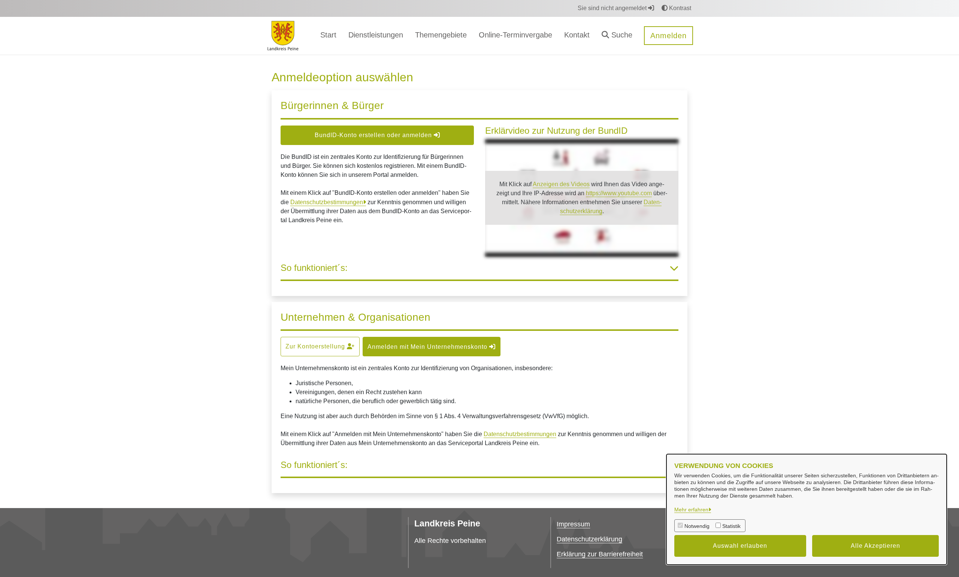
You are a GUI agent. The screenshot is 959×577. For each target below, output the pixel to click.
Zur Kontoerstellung (316, 346)
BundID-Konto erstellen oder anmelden (374, 135)
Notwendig (697, 526)
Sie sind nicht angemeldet (613, 8)
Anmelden (668, 35)
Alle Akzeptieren (875, 546)
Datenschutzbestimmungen (326, 202)
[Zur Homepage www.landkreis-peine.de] (283, 35)
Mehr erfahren (691, 510)
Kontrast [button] (679, 8)
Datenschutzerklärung (589, 539)
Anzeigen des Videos (561, 184)
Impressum (573, 524)
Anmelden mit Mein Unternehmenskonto (428, 347)
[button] (617, 36)
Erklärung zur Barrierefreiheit (600, 554)
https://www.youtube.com (619, 193)
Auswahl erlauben (740, 546)
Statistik (731, 526)
